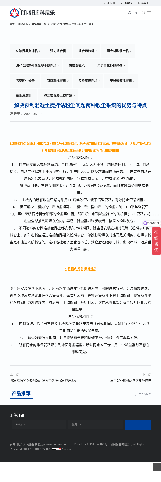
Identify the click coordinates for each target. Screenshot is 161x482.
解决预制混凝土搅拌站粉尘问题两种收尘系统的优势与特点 (62, 24)
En (135, 13)
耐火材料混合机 (118, 51)
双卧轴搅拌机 (56, 80)
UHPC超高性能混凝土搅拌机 (36, 65)
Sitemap (67, 449)
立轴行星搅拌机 (27, 51)
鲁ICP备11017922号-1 (37, 449)
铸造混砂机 (77, 65)
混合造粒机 (86, 51)
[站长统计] (56, 449)
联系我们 (143, 3)
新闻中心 (23, 24)
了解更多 (145, 394)
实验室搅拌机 (88, 80)
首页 (12, 24)
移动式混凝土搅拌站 (58, 95)
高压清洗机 (23, 95)
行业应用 (109, 3)
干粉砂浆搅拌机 (121, 80)
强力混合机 (58, 51)
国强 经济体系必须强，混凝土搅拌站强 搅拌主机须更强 (43, 381)
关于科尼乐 (127, 3)
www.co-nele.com (57, 444)
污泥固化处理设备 (109, 65)
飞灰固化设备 (25, 80)
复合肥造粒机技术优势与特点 (130, 380)
